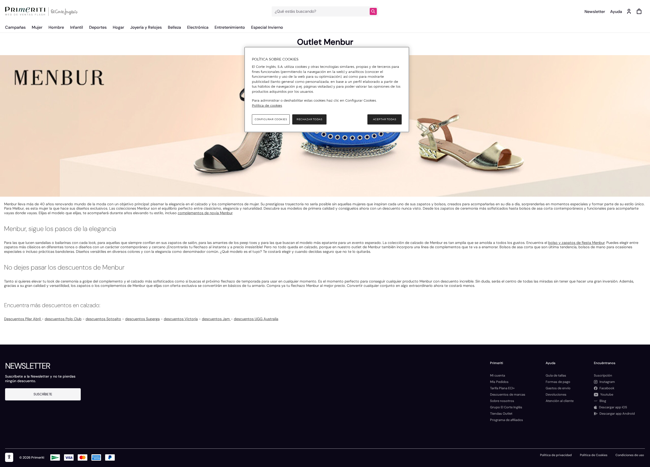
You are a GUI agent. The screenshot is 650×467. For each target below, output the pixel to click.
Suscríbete (43, 394)
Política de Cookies (593, 455)
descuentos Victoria (181, 319)
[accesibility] (9, 457)
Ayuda (616, 11)
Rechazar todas (309, 119)
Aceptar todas (384, 119)
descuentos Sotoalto (103, 319)
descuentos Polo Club (63, 319)
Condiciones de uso (629, 455)
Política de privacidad (556, 455)
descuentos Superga (142, 319)
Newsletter (594, 11)
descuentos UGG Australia (256, 319)
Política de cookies (267, 105)
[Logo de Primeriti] (26, 11)
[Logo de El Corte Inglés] (63, 11)
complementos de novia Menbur (205, 213)
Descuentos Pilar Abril (23, 319)
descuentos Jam (216, 319)
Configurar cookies (271, 119)
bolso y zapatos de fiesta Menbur (576, 242)
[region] (326, 90)
